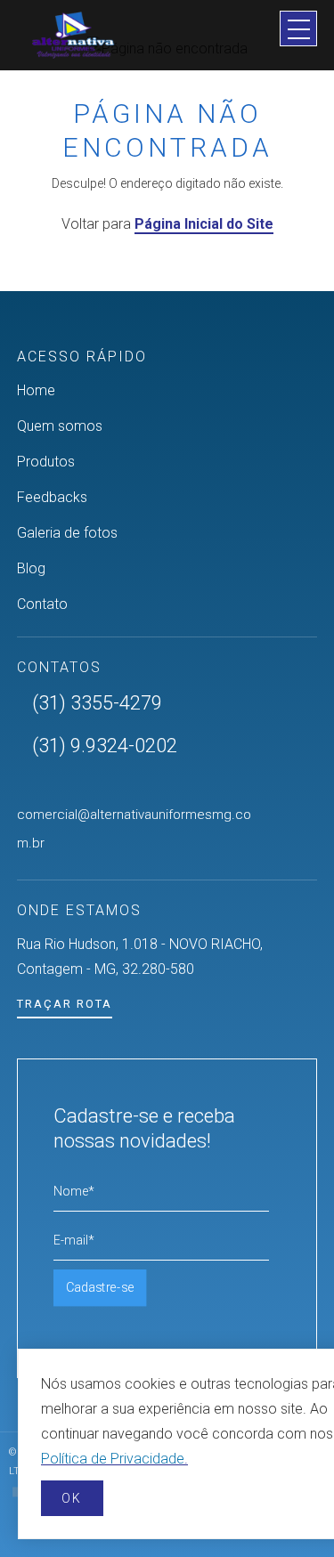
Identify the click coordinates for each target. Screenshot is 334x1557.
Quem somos (59, 426)
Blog (31, 568)
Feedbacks (52, 497)
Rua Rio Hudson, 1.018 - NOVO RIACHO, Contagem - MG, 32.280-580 (140, 956)
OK (71, 1498)
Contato (42, 604)
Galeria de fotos (67, 532)
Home (36, 390)
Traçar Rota (64, 1003)
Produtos (46, 461)
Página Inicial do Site (203, 223)
